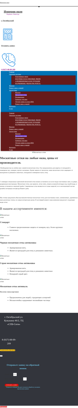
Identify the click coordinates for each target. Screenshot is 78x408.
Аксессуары (13, 90)
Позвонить (3, 407)
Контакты (12, 147)
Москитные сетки (21, 95)
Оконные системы (15, 74)
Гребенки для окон (21, 99)
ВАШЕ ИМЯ (9, 374)
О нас (11, 108)
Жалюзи (18, 92)
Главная (11, 113)
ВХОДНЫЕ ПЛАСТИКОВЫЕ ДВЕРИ (28, 79)
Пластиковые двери (21, 76)
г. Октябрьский (7, 21)
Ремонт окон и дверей (22, 104)
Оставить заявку (8, 46)
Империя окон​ (13, 11)
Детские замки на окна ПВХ (24, 102)
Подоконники (19, 97)
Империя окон (4, 2)
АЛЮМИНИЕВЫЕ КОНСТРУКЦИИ (27, 81)
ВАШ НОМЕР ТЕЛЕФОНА (14, 379)
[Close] (1, 356)
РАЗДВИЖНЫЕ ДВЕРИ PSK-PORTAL (28, 83)
